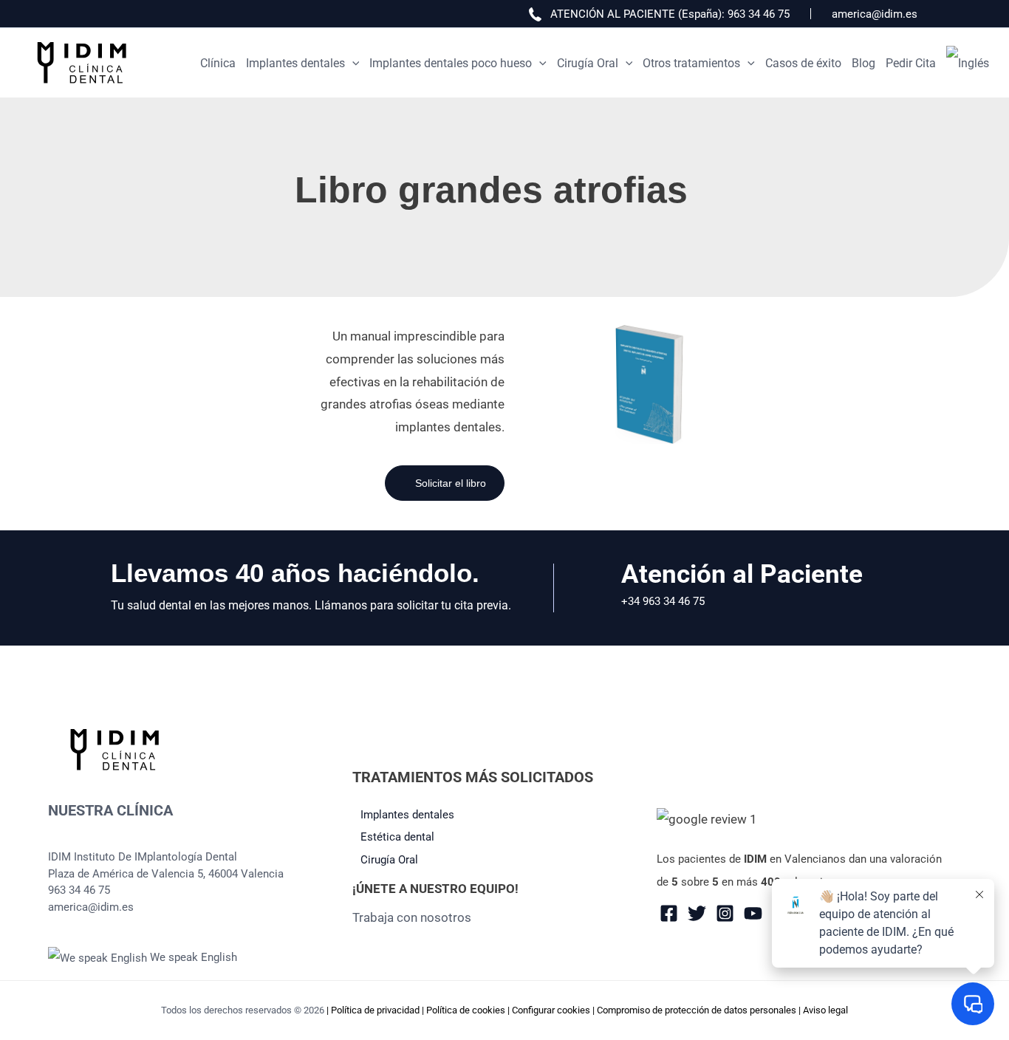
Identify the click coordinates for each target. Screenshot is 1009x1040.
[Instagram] (725, 913)
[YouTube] (753, 913)
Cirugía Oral (389, 859)
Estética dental (397, 837)
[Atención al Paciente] (600, 588)
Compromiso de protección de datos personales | (700, 1010)
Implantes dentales (407, 814)
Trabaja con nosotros (411, 917)
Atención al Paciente (742, 574)
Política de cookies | (469, 1010)
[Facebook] (669, 913)
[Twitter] (697, 913)
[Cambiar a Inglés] (967, 63)
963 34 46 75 (759, 14)
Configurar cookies (551, 1010)
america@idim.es (874, 14)
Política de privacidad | (378, 1010)
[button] (352, 63)
